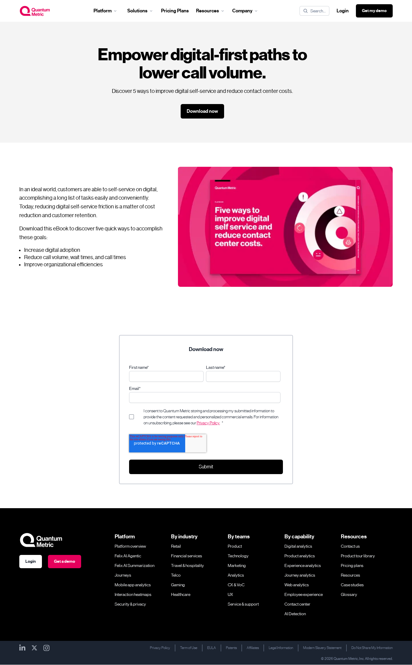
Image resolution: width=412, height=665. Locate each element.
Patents (231, 648)
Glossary (349, 594)
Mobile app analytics (133, 584)
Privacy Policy (160, 648)
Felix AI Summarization (134, 565)
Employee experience (303, 594)
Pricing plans (352, 565)
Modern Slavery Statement (322, 648)
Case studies (352, 584)
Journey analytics (299, 575)
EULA (211, 648)
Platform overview (130, 546)
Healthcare (180, 594)
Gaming (178, 584)
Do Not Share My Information (372, 648)
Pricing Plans (175, 11)
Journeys (123, 575)
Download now (202, 111)
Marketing (237, 565)
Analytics (236, 575)
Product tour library (358, 555)
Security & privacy (130, 604)
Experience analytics (302, 565)
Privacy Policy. (208, 422)
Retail (176, 546)
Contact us (350, 546)
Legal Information (281, 648)
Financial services (186, 555)
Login (343, 11)
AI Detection (295, 613)
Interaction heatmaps (133, 594)
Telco (176, 575)
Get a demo (64, 561)
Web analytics (296, 584)
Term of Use (188, 648)
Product (235, 546)
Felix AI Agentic (128, 555)
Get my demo (374, 10)
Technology (238, 555)
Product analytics (299, 555)
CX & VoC (236, 584)
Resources (350, 575)
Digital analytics (298, 546)
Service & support (243, 604)
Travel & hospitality (187, 565)
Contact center (297, 604)
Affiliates (253, 648)
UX (230, 594)
